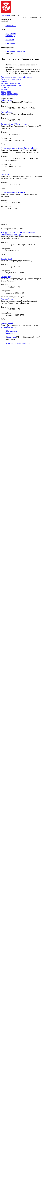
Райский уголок (7, 100)
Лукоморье (5, 174)
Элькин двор (6, 277)
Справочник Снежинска (15, 51)
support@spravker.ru (8, 327)
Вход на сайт (11, 34)
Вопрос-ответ (11, 333)
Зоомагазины (6, 81)
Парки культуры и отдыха (11, 79)
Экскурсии (5, 90)
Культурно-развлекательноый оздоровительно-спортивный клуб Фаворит (19, 234)
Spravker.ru (11, 337)
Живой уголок (6, 259)
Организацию (11, 26)
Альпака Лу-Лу (7, 299)
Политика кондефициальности (18, 343)
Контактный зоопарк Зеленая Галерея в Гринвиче (20, 148)
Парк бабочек (6, 112)
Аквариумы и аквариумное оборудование (17, 77)
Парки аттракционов (9, 96)
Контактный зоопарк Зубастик (13, 192)
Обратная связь (11, 331)
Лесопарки (5, 87)
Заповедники (6, 92)
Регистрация (10, 36)
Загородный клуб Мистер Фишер (14, 124)
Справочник (6, 15)
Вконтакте (10, 40)
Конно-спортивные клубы (11, 85)
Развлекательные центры (11, 83)
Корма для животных (9, 94)
